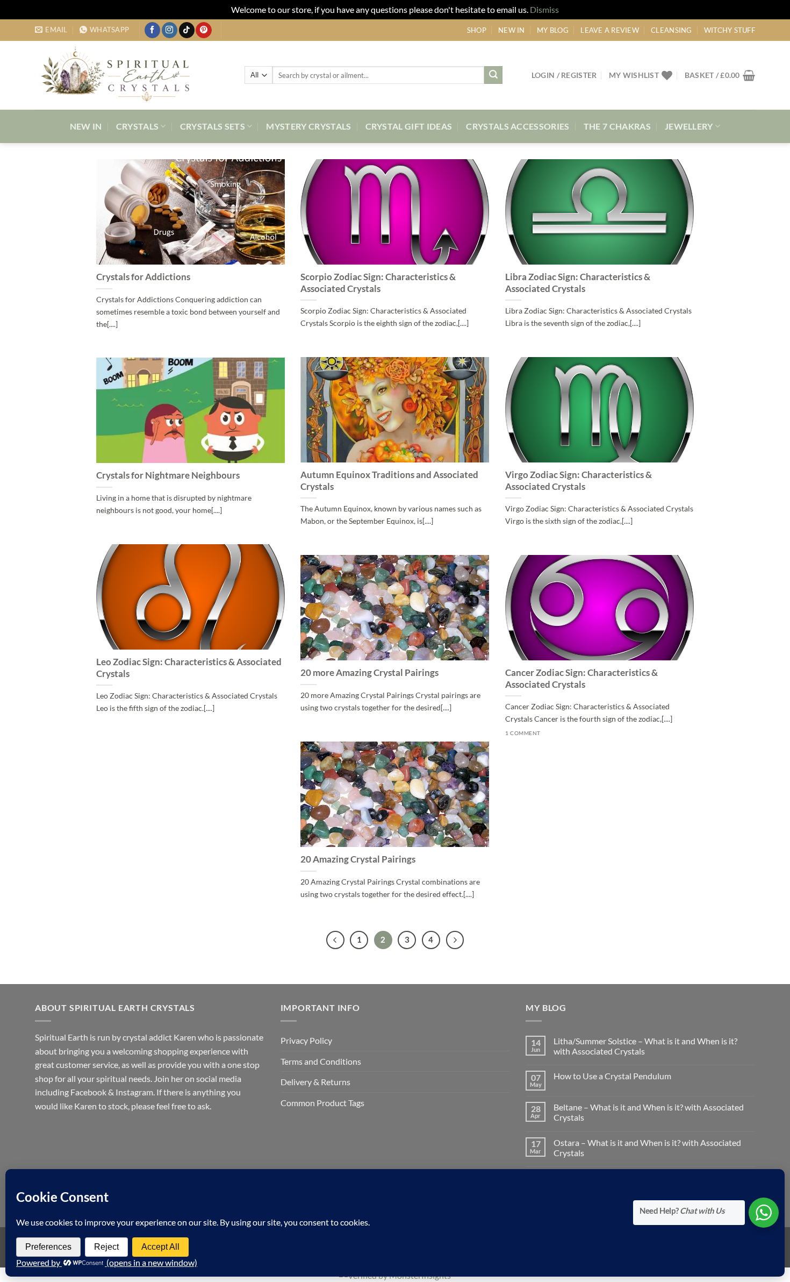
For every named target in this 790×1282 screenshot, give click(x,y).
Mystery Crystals (308, 126)
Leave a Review (609, 30)
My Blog (553, 30)
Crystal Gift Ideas (409, 126)
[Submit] (493, 75)
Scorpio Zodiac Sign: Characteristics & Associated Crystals (378, 283)
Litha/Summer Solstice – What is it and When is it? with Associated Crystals (645, 1046)
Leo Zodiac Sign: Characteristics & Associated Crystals (189, 668)
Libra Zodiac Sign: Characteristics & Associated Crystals (577, 283)
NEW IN (511, 30)
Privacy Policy (306, 1040)
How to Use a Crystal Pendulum (612, 1076)
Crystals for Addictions (143, 277)
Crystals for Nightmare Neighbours (168, 475)
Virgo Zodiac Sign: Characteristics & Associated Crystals (578, 480)
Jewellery (689, 126)
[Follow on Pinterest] (203, 30)
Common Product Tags (322, 1103)
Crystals (137, 126)
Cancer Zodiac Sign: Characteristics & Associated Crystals (581, 678)
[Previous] (335, 940)
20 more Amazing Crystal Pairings (369, 672)
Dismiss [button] (544, 9)
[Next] (455, 940)
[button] (564, 75)
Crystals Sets (212, 126)
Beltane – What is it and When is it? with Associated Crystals (649, 1112)
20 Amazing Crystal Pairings (357, 859)
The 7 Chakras (617, 126)
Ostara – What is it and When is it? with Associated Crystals (647, 1147)
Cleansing (671, 30)
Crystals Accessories (517, 126)
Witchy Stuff (729, 30)
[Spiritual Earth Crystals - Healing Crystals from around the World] (131, 75)
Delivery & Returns (315, 1082)
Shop (476, 30)
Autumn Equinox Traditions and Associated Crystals (389, 480)
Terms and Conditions (321, 1061)
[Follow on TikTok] (187, 30)
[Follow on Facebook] (152, 30)
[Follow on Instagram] (169, 30)
